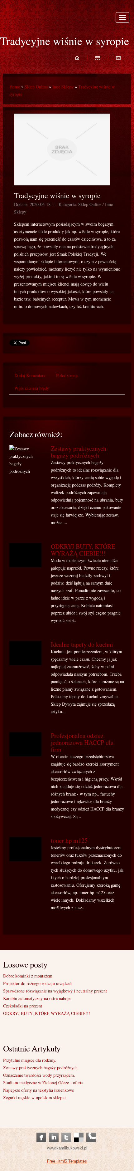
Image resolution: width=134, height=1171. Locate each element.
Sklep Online (36, 87)
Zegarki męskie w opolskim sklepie (34, 1097)
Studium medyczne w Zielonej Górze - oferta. (43, 1082)
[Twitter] (66, 1131)
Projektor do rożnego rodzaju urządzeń (37, 983)
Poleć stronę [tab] (67, 375)
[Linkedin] (54, 1131)
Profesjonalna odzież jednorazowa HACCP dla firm (82, 742)
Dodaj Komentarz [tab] (29, 375)
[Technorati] (91, 1131)
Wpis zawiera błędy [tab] (31, 388)
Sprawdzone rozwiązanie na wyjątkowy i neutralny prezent (55, 991)
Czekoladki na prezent (22, 1006)
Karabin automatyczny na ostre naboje (36, 998)
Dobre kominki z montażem (27, 976)
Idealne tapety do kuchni (82, 644)
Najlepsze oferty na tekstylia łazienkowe (38, 1090)
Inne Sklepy (63, 87)
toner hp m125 (69, 840)
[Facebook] (41, 1131)
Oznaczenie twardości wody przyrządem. (39, 1075)
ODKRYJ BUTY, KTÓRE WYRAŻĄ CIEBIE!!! (83, 549)
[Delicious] (79, 1131)
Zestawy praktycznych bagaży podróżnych (78, 451)
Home (14, 87)
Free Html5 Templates (67, 1161)
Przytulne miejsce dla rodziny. (29, 1060)
